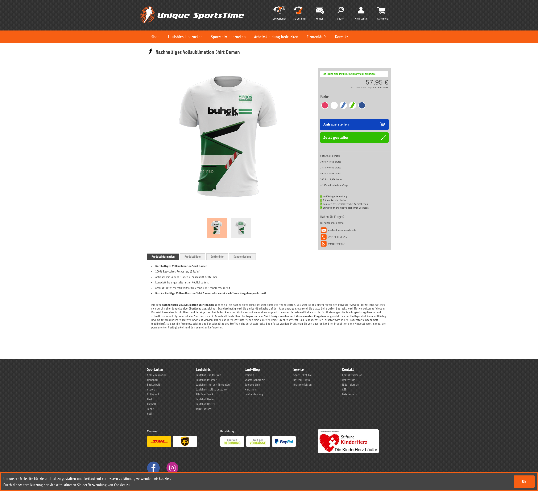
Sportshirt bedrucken (228, 36)
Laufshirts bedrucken (185, 36)
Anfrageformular (336, 243)
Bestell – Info (301, 379)
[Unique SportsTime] (192, 5)
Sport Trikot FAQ (303, 375)
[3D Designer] (300, 12)
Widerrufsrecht (350, 384)
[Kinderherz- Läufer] (348, 431)
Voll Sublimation (156, 375)
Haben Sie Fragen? (332, 217)
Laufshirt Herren (205, 404)
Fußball (151, 404)
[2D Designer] (279, 12)
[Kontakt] (320, 10)
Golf (149, 413)
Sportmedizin (252, 384)
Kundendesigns (242, 256)
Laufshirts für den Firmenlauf (213, 384)
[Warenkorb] (381, 10)
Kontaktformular (352, 375)
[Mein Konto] (360, 9)
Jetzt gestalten (336, 137)
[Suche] (340, 10)
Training (249, 375)
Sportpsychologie (255, 379)
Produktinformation (163, 256)
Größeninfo (217, 256)
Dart (149, 399)
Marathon (250, 389)
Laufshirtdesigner (206, 379)
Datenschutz (349, 394)
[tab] (163, 256)
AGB (344, 389)
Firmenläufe (317, 36)
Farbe (324, 97)
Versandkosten (380, 87)
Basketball (153, 384)
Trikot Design (203, 408)
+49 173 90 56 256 (337, 237)
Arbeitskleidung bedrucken (276, 36)
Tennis (150, 408)
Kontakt (341, 36)
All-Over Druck (205, 394)
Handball (152, 379)
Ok (524, 481)
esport (151, 389)
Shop (155, 36)
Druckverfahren (302, 384)
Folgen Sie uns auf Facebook (153, 468)
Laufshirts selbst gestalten (212, 389)
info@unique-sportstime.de (342, 230)
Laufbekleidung (254, 394)
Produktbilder (193, 256)
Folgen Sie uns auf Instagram (172, 468)
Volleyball (153, 394)
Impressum (348, 379)
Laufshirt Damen (205, 399)
